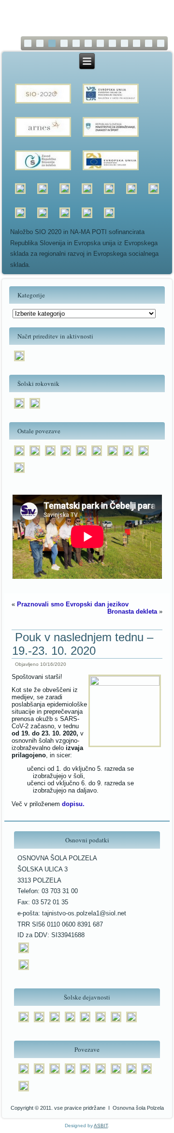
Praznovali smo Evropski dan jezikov (73, 604)
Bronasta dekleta (132, 611)
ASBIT (101, 1125)
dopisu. (73, 804)
